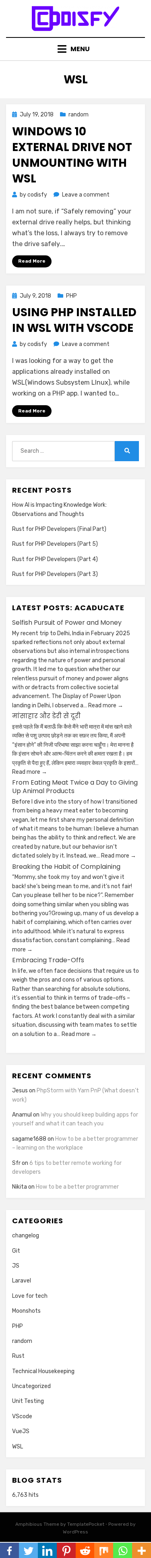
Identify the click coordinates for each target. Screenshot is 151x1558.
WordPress (75, 1532)
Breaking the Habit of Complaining (66, 866)
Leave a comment (86, 194)
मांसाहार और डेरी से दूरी (46, 716)
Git (16, 1250)
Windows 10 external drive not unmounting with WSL (72, 155)
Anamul (22, 1114)
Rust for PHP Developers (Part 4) (55, 559)
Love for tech (30, 1296)
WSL (17, 1446)
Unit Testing (28, 1401)
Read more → (105, 705)
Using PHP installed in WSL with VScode (74, 320)
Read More (32, 261)
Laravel (21, 1280)
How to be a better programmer (77, 1186)
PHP (71, 295)
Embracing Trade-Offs (48, 960)
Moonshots (26, 1310)
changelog (25, 1235)
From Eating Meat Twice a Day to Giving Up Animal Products (75, 787)
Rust (18, 1356)
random (78, 114)
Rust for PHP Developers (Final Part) (59, 529)
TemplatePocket (85, 1524)
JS (15, 1265)
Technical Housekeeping (43, 1371)
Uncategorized (31, 1386)
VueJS (20, 1431)
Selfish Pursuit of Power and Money (67, 622)
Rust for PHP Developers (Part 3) (55, 574)
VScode (22, 1416)
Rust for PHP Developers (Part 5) (55, 544)
